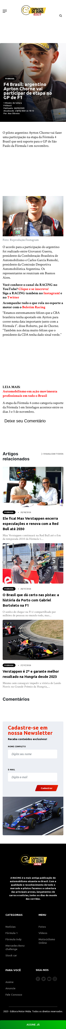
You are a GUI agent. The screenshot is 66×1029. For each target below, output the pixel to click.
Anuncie (10, 988)
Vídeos (43, 933)
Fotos (42, 926)
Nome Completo (17, 746)
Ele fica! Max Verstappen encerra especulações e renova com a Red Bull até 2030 (30, 523)
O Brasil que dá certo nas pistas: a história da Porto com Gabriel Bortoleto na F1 (31, 600)
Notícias (10, 926)
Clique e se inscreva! (33, 289)
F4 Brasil (10, 79)
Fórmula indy (13, 939)
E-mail (11, 770)
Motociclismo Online (47, 941)
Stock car (11, 955)
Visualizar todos (53, 454)
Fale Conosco (13, 994)
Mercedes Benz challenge (15, 947)
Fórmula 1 (11, 933)
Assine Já (33, 1024)
